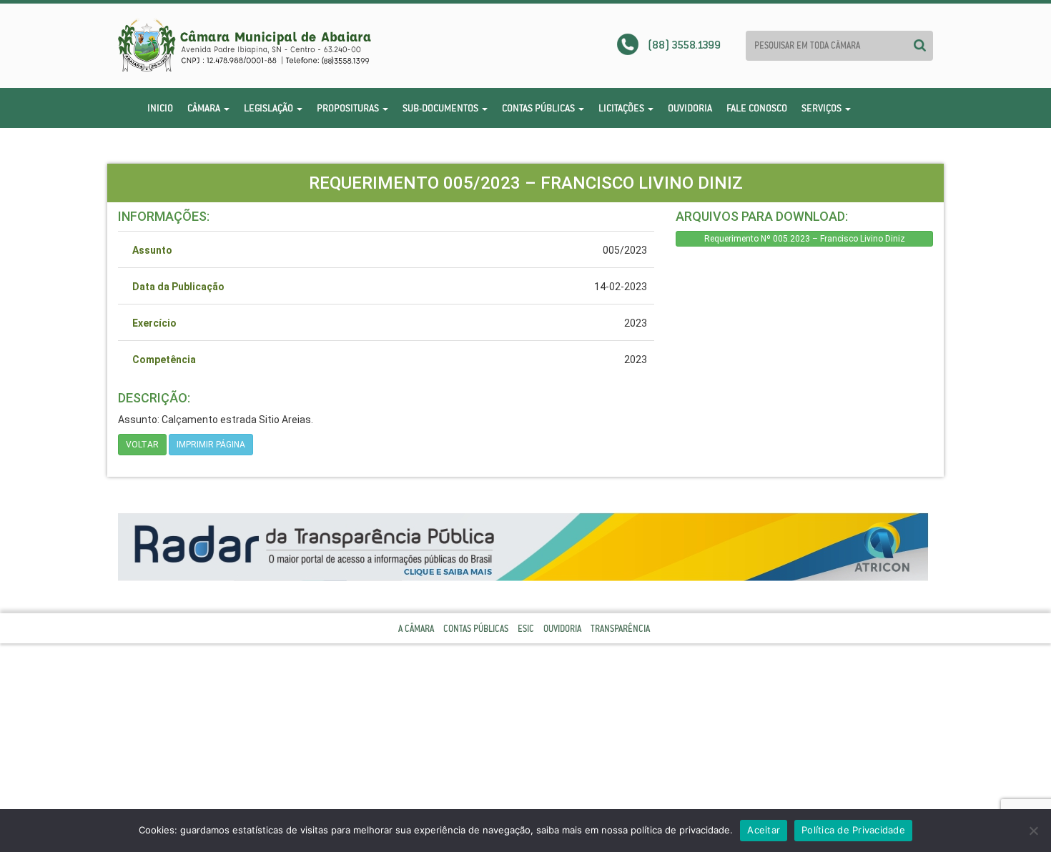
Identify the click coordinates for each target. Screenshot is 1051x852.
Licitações (622, 107)
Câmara (204, 107)
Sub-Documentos (441, 107)
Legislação (269, 107)
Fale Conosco (756, 107)
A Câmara (416, 628)
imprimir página (211, 445)
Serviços (822, 107)
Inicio (160, 107)
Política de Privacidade (853, 830)
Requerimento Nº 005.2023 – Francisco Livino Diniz (804, 239)
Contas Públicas (539, 107)
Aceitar (763, 830)
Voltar (142, 445)
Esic (526, 628)
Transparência (620, 628)
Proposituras (349, 107)
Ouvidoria (690, 107)
